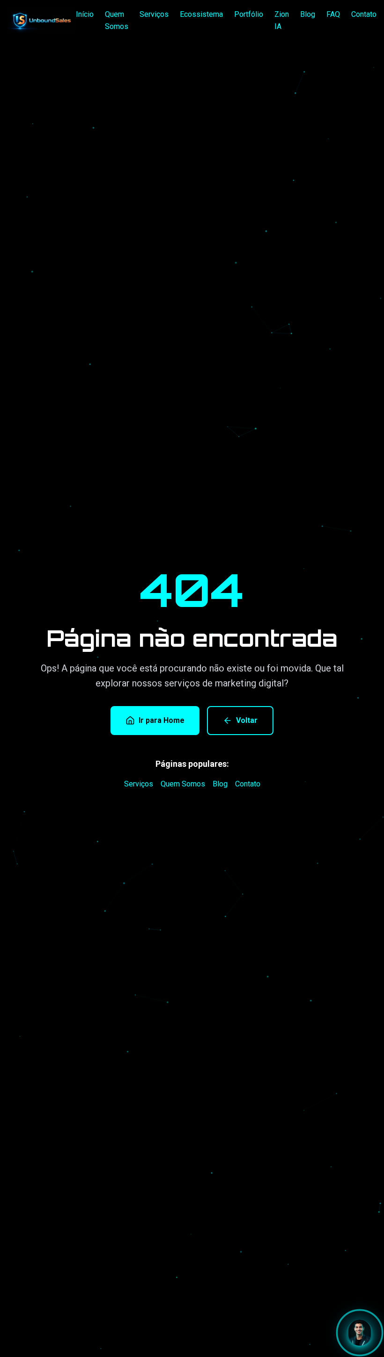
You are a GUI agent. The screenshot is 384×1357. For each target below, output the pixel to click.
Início (85, 14)
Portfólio (248, 14)
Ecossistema (201, 14)
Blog (307, 14)
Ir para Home (162, 720)
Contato (364, 14)
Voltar (247, 720)
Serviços (154, 14)
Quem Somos (116, 20)
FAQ (333, 14)
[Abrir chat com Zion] (360, 1333)
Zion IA (281, 20)
